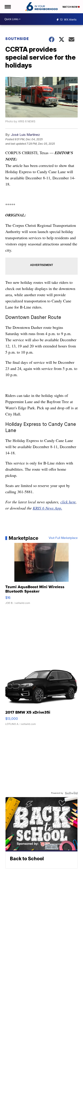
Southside (17, 38)
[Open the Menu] (7, 6)
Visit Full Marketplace (63, 538)
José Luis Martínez (25, 135)
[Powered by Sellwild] (71, 793)
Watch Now (70, 7)
